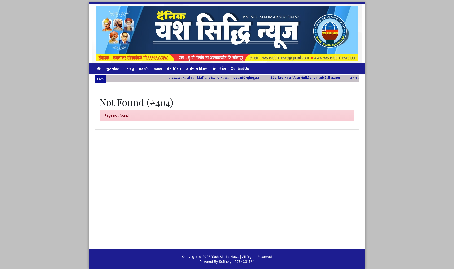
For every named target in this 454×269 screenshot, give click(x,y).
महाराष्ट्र (129, 68)
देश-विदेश (219, 68)
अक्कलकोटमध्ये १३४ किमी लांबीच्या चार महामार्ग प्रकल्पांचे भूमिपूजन (202, 78)
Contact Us (240, 68)
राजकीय (144, 68)
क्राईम (158, 68)
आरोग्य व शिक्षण (197, 68)
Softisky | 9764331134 (237, 262)
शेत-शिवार (174, 68)
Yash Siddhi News (225, 257)
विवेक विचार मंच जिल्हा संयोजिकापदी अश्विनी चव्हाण (293, 78)
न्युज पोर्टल (112, 68)
